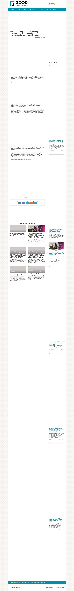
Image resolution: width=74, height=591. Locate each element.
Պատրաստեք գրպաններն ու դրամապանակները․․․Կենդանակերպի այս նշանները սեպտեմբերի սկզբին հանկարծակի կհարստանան (36, 235)
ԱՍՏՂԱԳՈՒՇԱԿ (48, 9)
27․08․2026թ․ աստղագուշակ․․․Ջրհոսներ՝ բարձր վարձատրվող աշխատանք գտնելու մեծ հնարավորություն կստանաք (36, 256)
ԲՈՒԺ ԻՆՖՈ (40, 9)
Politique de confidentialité (15, 582)
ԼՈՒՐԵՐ (18, 9)
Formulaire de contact (35, 582)
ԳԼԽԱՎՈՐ (13, 9)
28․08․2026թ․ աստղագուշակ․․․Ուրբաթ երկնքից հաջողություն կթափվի (17, 234)
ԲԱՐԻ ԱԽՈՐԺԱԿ (32, 9)
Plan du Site (43, 582)
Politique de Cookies (25, 582)
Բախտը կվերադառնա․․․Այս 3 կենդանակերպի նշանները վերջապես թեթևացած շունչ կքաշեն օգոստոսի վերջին (17, 275)
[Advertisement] (37, 19)
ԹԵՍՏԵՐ (55, 9)
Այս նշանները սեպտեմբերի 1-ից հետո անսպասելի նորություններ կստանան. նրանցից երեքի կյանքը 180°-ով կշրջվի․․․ (18, 256)
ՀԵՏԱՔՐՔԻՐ (24, 9)
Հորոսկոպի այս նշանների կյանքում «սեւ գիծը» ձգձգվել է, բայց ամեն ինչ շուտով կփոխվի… (36, 274)
